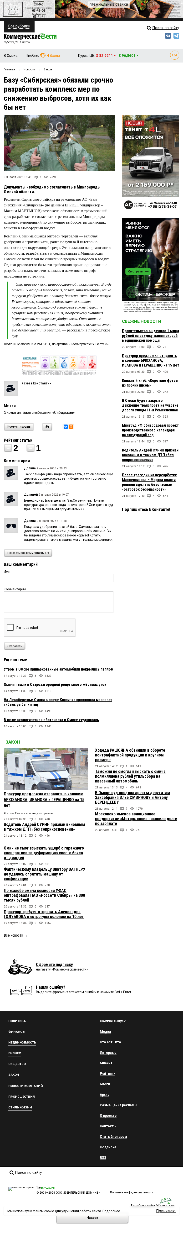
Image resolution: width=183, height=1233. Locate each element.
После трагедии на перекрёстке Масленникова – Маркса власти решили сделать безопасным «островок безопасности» (149, 482)
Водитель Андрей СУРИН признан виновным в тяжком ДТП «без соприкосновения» (150, 455)
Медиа (105, 1032)
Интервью (108, 1053)
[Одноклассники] (71, 427)
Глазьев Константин (35, 383)
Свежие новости (141, 321)
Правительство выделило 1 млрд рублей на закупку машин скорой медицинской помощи (150, 336)
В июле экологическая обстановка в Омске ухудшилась (51, 720)
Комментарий (15, 589)
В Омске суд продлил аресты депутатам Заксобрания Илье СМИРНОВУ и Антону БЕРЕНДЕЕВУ (132, 797)
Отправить (14, 646)
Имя (7, 571)
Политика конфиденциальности (131, 1192)
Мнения (106, 1063)
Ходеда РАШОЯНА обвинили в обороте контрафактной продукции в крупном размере (130, 755)
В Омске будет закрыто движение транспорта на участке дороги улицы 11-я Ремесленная (150, 405)
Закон (13, 742)
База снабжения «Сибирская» (48, 412)
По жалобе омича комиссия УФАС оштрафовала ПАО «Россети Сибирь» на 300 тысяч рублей (44, 895)
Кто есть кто (110, 1042)
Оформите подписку (54, 964)
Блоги (105, 1084)
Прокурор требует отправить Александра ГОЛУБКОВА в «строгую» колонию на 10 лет (44, 914)
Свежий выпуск (113, 1021)
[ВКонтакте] (66, 427)
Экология (12, 412)
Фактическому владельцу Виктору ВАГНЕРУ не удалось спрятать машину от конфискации (44, 874)
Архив (104, 1095)
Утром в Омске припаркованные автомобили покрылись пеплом (58, 669)
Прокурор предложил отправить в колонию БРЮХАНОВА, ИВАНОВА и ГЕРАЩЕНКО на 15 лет (150, 360)
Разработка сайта (143, 1205)
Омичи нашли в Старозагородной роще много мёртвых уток (55, 684)
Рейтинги (107, 1074)
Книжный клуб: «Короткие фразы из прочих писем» (150, 383)
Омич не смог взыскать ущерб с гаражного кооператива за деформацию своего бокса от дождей (44, 852)
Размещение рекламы (118, 1105)
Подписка (108, 1147)
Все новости (13, 935)
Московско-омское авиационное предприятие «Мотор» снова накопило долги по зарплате (136, 818)
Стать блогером (113, 1137)
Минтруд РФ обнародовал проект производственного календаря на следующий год (150, 430)
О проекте (108, 1116)
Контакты (108, 1126)
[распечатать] (46, 429)
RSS (103, 1158)
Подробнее (111, 1211)
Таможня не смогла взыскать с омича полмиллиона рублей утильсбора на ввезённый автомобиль (130, 776)
